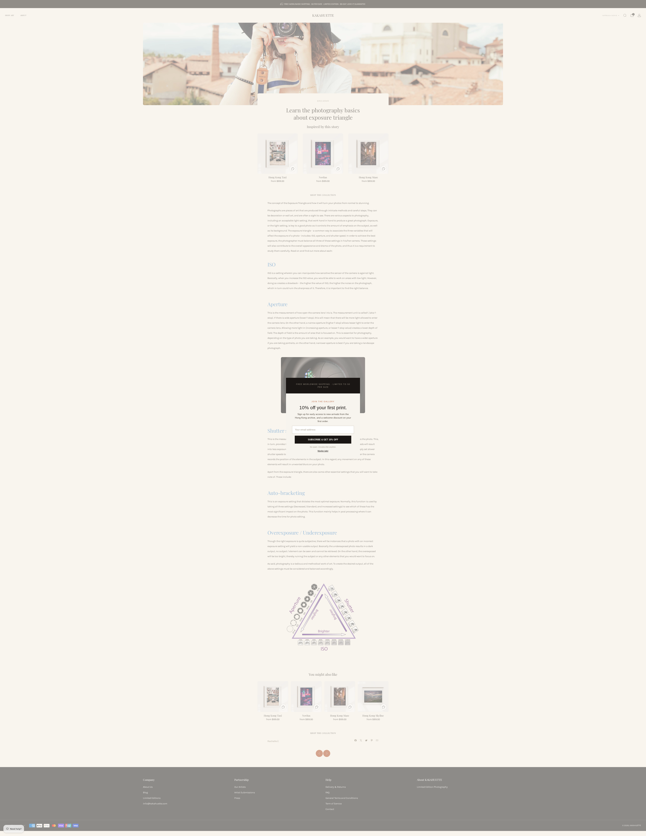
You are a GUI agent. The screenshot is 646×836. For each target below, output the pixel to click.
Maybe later (323, 451)
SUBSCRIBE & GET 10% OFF (323, 439)
